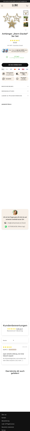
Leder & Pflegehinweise (12, 95)
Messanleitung (8, 91)
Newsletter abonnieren (8, 427)
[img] (7, 347)
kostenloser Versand (18, 45)
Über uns (4, 415)
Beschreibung (8, 86)
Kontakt (4, 418)
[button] (14, 40)
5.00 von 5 (19, 329)
